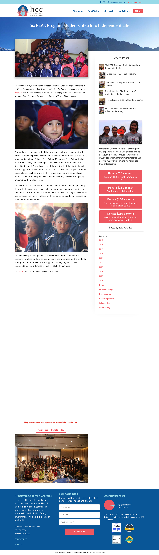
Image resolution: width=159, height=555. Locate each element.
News (101, 285)
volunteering (104, 307)
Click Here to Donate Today (51, 430)
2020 (101, 254)
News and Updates (118, 2)
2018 (101, 245)
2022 (101, 262)
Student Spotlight (106, 289)
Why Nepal (108, 11)
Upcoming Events (135, 2)
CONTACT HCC (21, 539)
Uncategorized (105, 294)
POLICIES (19, 545)
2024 (101, 271)
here (21, 271)
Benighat (18, 92)
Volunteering (104, 303)
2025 (101, 276)
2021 (101, 258)
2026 (101, 280)
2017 (101, 240)
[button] (138, 11)
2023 (101, 267)
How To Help (123, 11)
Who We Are (78, 11)
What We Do (93, 11)
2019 (101, 249)
